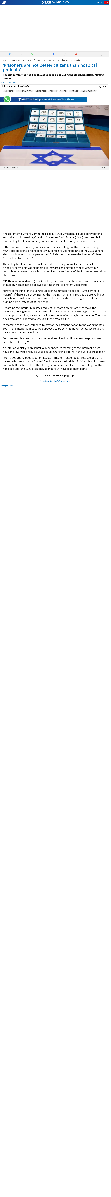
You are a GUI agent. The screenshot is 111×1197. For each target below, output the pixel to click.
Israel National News (12, 60)
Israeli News (27, 60)
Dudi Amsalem (88, 91)
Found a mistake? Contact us (54, 381)
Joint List (74, 91)
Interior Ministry (24, 91)
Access (53, 91)
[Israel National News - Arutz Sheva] (55, 2)
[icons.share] (106, 2)
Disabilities (41, 91)
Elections (9, 91)
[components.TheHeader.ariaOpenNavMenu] (17, 2)
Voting (63, 91)
